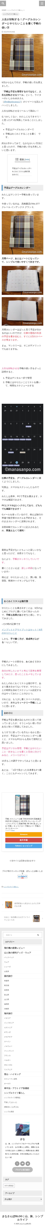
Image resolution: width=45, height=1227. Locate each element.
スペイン (7, 1041)
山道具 (6, 971)
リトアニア (8, 1069)
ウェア (6, 962)
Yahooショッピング (23, 846)
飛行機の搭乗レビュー (14, 948)
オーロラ (7, 1083)
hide (27, 159)
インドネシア (9, 1023)
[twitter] (17, 1163)
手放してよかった (10, 1102)
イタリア (7, 1018)
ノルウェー (8, 1046)
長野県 (6, 990)
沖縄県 (6, 1009)
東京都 (6, 985)
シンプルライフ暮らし (11, 887)
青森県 (6, 981)
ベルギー (7, 1060)
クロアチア (8, 1037)
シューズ (7, 967)
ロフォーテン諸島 (10, 1079)
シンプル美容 (9, 1112)
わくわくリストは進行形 (22, 171)
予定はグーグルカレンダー (23, 168)
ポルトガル (8, 1065)
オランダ (7, 1032)
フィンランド (9, 1051)
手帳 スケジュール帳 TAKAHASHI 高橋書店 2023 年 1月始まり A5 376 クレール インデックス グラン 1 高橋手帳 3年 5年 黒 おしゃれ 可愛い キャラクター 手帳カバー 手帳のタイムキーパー (23, 823)
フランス (7, 1055)
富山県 (6, 995)
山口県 (6, 999)
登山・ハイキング (12, 1074)
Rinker (13, 830)
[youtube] (22, 1163)
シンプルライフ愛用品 (12, 1097)
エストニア (8, 1027)
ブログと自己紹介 (22, 1170)
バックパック (9, 957)
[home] (28, 1163)
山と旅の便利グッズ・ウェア (17, 953)
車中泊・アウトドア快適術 (16, 1088)
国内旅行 (8, 976)
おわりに (16, 174)
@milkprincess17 (12, 102)
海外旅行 (8, 1013)
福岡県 (6, 1004)
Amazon (23, 834)
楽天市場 (24, 840)
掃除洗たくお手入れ (11, 1107)
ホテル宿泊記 (9, 1186)
